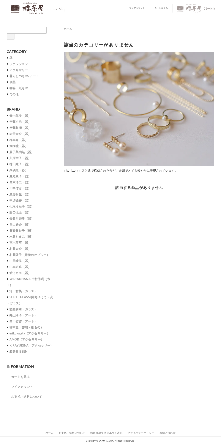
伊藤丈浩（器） (20, 122)
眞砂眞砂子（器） (21, 230)
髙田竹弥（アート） (23, 321)
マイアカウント (137, 8)
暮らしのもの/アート (24, 76)
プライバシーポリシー (141, 433)
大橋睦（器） (18, 146)
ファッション (18, 64)
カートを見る (161, 8)
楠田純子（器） (20, 164)
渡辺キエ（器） (20, 273)
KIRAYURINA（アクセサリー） (31, 345)
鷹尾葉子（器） (20, 176)
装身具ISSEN (18, 351)
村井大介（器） (20, 248)
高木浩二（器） (20, 182)
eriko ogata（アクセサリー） (29, 333)
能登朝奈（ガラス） (23, 309)
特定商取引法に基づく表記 (106, 433)
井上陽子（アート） (23, 315)
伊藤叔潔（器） (20, 128)
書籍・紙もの (18, 88)
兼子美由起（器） (21, 152)
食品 (12, 82)
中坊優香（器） (20, 200)
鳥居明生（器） (20, 194)
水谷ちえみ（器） (21, 236)
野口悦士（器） (20, 212)
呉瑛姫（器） (18, 170)
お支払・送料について (26, 396)
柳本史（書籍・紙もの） (26, 327)
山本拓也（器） (20, 267)
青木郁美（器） (20, 115)
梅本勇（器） (18, 140)
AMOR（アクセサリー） (26, 339)
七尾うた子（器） (21, 206)
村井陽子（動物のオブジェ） (29, 255)
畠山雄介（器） (20, 224)
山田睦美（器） (20, 261)
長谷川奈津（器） (21, 218)
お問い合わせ (167, 433)
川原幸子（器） (20, 158)
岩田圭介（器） (20, 134)
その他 (14, 94)
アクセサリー (18, 70)
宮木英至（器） (20, 242)
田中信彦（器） (20, 188)
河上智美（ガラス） (23, 291)
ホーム (68, 29)
